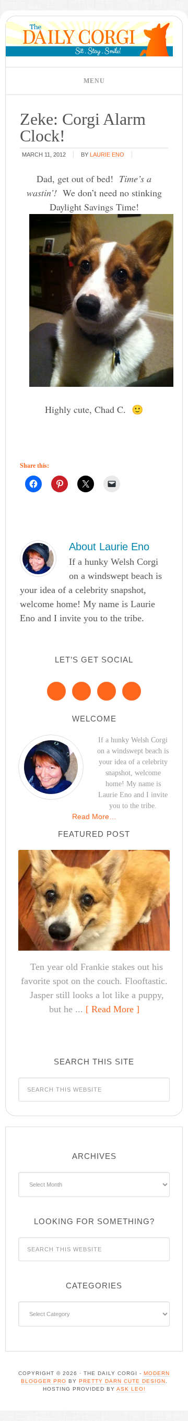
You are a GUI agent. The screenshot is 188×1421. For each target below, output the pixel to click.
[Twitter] (106, 691)
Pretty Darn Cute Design (122, 1381)
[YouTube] (131, 691)
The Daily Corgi (89, 38)
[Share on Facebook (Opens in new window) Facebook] (33, 484)
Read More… (94, 816)
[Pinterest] (81, 691)
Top (176, 1407)
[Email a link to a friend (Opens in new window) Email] (111, 484)
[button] (94, 81)
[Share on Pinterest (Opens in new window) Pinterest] (59, 484)
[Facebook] (56, 691)
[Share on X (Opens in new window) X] (85, 484)
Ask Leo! (131, 1389)
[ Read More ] (112, 1009)
